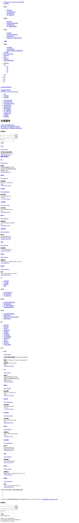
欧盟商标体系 (10, 25)
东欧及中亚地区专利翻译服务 (15, 50)
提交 (2, 142)
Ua (7, 69)
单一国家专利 (10, 15)
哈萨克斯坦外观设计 (12, 34)
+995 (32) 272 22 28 (6, 185)
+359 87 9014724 (5, 263)
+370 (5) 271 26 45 (5, 251)
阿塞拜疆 (6, 331)
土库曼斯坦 (7, 335)
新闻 (5, 57)
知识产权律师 (10, 49)
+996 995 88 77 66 (5, 212)
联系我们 (6, 59)
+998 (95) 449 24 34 (6, 239)
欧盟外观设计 (10, 36)
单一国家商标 (7, 110)
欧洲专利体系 (10, 13)
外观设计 (9, 33)
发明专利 (9, 10)
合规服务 (6, 115)
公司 (16, 138)
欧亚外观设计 (7, 318)
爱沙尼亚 (6, 326)
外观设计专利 (7, 113)
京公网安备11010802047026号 (50, 499)
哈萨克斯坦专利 (11, 11)
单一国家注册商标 (12, 26)
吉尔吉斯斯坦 (7, 336)
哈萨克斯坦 (4, 126)
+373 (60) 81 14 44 (5, 225)
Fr (7, 72)
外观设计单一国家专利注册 (14, 38)
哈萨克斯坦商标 (8, 100)
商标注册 (9, 21)
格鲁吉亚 (6, 343)
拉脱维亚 (6, 333)
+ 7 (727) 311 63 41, (6, 199)
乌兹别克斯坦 (4, 128)
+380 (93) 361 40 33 (6, 155)
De (7, 70)
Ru (7, 68)
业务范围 (6, 3)
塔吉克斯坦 (7, 330)
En (7, 66)
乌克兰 (2, 125)
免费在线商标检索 (9, 60)
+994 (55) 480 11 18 (6, 275)
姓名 (16, 134)
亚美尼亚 (6, 325)
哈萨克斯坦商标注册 (12, 23)
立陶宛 (5, 328)
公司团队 (6, 52)
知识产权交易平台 (9, 54)
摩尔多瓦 (6, 341)
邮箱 (16, 136)
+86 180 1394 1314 (5, 172)
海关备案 (9, 47)
